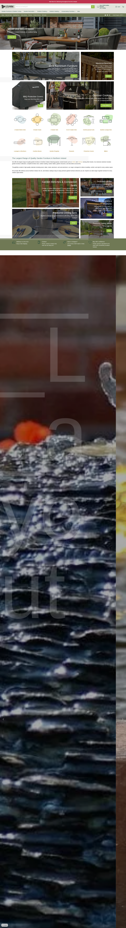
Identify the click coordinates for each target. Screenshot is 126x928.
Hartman (80, 162)
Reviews (30, 15)
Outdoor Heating (54, 11)
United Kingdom (118, 15)
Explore (52, 725)
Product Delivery (37, 15)
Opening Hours (16, 15)
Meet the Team (8, 15)
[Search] (93, 6)
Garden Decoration (29, 11)
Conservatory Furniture (68, 11)
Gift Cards (44, 15)
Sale (78, 11)
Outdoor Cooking (42, 11)
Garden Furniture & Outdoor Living (11, 11)
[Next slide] (122, 719)
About (3, 15)
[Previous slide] (3, 719)
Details (69, 245)
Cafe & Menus (24, 15)
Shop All (11, 37)
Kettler (73, 162)
